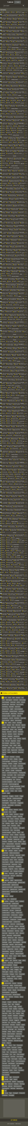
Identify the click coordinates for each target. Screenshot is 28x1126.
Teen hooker (22, 250)
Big (3, 741)
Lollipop (20, 130)
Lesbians (22, 901)
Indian (6, 873)
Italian (20, 873)
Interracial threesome (6, 513)
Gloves (19, 841)
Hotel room (9, 616)
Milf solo (4, 940)
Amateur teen (5, 709)
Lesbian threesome (15, 908)
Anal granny (5, 718)
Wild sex (19, 355)
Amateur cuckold (6, 715)
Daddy (20, 791)
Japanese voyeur (21, 315)
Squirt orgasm (12, 367)
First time (22, 818)
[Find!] (23, 5)
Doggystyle (20, 803)
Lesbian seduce (6, 912)
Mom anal (4, 933)
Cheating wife (22, 772)
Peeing (8, 976)
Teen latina (13, 441)
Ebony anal (4, 812)
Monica (13, 371)
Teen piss (19, 106)
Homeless (11, 331)
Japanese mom (18, 880)
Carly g (13, 515)
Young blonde (13, 299)
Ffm (8, 818)
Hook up (20, 286)
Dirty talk (9, 798)
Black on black (23, 317)
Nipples (23, 956)
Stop (8, 557)
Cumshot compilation (7, 781)
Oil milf (23, 478)
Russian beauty (21, 990)
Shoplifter (21, 1015)
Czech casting (12, 82)
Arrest (8, 653)
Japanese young (19, 52)
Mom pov (20, 937)
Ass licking (20, 713)
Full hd (17, 603)
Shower (19, 1006)
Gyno (22, 839)
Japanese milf (22, 889)
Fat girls (19, 523)
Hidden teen (5, 452)
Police (3, 976)
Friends (4, 825)
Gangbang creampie (10, 846)
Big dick (4, 750)
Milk (16, 937)
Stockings (4, 389)
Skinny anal (5, 1008)
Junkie (13, 147)
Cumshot (4, 446)
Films (3, 12)
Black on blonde (15, 667)
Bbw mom (21, 750)
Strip (13, 1011)
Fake (18, 825)
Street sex (11, 65)
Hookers (12, 199)
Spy (13, 1004)
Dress (11, 800)
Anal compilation (18, 709)
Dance (3, 589)
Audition (14, 715)
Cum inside (9, 775)
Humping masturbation (13, 15)
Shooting (21, 19)
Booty (18, 743)
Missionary (9, 935)
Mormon (12, 951)
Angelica (16, 358)
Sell (10, 174)
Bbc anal (7, 741)
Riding (11, 985)
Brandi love (16, 736)
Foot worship (5, 828)
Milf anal (4, 937)
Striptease (23, 1020)
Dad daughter (5, 803)
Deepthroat (5, 796)
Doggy (21, 796)
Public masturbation (12, 620)
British (3, 725)
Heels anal (4, 170)
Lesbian (6, 901)
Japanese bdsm (5, 891)
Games (3, 345)
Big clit (23, 738)
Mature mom (5, 953)
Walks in (23, 669)
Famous (22, 466)
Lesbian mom (15, 903)
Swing (9, 1031)
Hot (11, 871)
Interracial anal (5, 875)
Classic (4, 772)
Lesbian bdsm (5, 919)
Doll (15, 800)
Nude (3, 140)
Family (10, 814)
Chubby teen (5, 766)
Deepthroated (19, 147)
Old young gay (22, 183)
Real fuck (4, 89)
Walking (3, 34)
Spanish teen (13, 202)
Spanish (4, 1036)
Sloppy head (9, 77)
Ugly (3, 259)
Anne (8, 600)
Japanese (7, 880)
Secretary (15, 1018)
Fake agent (21, 828)
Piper (3, 664)
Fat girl (14, 523)
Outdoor (4, 49)
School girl (10, 1029)
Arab (13, 697)
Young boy (4, 337)
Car (3, 591)
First (12, 830)
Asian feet (22, 630)
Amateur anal (5, 704)
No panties (18, 481)
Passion (13, 976)
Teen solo (4, 620)
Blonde (3, 423)
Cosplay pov (18, 476)
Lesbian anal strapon (7, 921)
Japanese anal (15, 884)
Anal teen (16, 700)
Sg (15, 562)
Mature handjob (19, 953)
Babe (9, 747)
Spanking (15, 1002)
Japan (11, 880)
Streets (13, 12)
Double (16, 796)
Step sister (4, 1013)
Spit (3, 1027)
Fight (13, 645)
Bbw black (4, 317)
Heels (15, 859)
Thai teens (22, 174)
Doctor (4, 793)
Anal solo (21, 170)
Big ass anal (14, 750)
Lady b (19, 583)
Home (11, 859)
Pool (16, 974)
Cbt (3, 770)
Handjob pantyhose (21, 659)
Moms (9, 940)
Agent (11, 709)
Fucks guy (18, 557)
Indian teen (19, 875)
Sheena (23, 389)
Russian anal (22, 987)
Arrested (13, 653)
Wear (19, 281)
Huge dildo (4, 869)
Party (12, 969)
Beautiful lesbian (21, 530)
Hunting (20, 142)
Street (3, 22)
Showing (15, 22)
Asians (16, 374)
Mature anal (13, 928)
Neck (12, 92)
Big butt (4, 752)
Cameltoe (14, 777)
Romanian (9, 577)
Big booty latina (5, 441)
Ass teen (21, 620)
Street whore (20, 34)
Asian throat (21, 624)
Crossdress (20, 777)
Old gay (15, 965)
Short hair (4, 1029)
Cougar (19, 781)
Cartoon (7, 770)
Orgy (20, 960)
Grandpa (10, 841)
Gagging (18, 846)
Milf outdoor (22, 271)
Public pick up (5, 28)
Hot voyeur (21, 264)
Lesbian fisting (19, 924)
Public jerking (9, 506)
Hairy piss (21, 212)
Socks (18, 1038)
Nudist (6, 956)
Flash (3, 54)
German (4, 839)
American (15, 183)
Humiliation (18, 866)
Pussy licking (5, 974)
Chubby (15, 759)
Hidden (15, 850)
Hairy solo (20, 859)
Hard (20, 864)
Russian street (22, 24)
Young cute (11, 351)
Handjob (11, 850)
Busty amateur (10, 364)
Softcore (8, 1038)
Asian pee (23, 45)
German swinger (15, 848)
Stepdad (10, 1015)
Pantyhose (16, 967)
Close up (18, 779)
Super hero (21, 311)
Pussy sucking (10, 117)
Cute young (9, 466)
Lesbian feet (5, 910)
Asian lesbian (18, 720)
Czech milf (24, 648)
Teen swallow (5, 632)
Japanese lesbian (6, 884)
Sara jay (14, 1038)
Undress (15, 348)
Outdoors (14, 243)
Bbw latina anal (10, 308)
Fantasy (23, 585)
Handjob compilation (18, 871)
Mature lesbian (16, 935)
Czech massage (6, 761)
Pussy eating (5, 981)
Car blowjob (4, 138)
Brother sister (5, 729)
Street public (14, 24)
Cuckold (6, 756)
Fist (3, 823)
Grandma (4, 841)
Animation (16, 718)
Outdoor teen (15, 393)
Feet (3, 816)
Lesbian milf (18, 910)
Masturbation (10, 931)
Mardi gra (15, 94)
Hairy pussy (14, 864)
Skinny (21, 997)
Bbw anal (4, 611)
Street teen (14, 60)
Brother (15, 731)
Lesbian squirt (5, 924)
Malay (3, 681)
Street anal (14, 113)
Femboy (17, 818)
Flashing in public (17, 435)
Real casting (4, 134)
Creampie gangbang (7, 779)
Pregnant (7, 967)
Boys (11, 745)
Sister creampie (11, 1033)
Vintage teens (10, 358)
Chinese (21, 759)
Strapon (9, 1002)
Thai (14, 1045)
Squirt (7, 999)
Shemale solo (21, 1029)
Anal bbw (10, 611)
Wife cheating (9, 407)
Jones (24, 100)
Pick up (3, 226)
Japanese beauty (12, 195)
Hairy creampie (17, 404)
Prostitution (22, 438)
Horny (16, 869)
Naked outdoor (16, 411)
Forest (11, 834)
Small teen (17, 1036)
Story (3, 92)
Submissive (4, 519)
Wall (21, 145)
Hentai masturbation (16, 581)
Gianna (10, 63)
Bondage (19, 722)
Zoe (13, 102)
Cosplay (8, 777)
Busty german (23, 86)
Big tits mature (22, 290)
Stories (7, 92)
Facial (16, 821)
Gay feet (8, 669)
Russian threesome (16, 259)
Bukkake (4, 727)
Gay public (4, 65)
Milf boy (16, 337)
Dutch (18, 800)
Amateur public (20, 41)
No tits (14, 577)
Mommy (17, 931)
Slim (23, 1036)
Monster (11, 944)
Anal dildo (11, 706)
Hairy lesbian (11, 866)
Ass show (11, 499)
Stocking (22, 1027)
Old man (15, 960)
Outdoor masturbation (11, 284)
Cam (15, 781)
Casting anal (18, 770)
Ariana (20, 22)
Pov (8, 969)
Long (8, 58)
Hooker (3, 31)
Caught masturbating (15, 786)
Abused (19, 715)
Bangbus (12, 591)
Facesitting (8, 816)
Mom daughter (16, 942)
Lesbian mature (6, 915)
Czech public (19, 111)
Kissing (11, 896)
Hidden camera (5, 857)
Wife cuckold (12, 503)
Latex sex (12, 924)
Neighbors (9, 554)
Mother (7, 928)
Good (8, 79)
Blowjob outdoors (19, 484)
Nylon (10, 956)
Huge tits (11, 869)
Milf (3, 572)
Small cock (4, 38)
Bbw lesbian (19, 747)
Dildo (8, 793)
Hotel (23, 855)
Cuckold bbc (4, 503)
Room (3, 616)
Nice (10, 387)
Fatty (3, 489)
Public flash (20, 284)
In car (21, 448)
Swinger (4, 1002)
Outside (9, 233)
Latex (16, 901)
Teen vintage (23, 358)
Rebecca (20, 423)
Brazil (15, 745)
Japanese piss (13, 315)
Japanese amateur (10, 603)
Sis (9, 1022)
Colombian (4, 319)
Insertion (4, 878)
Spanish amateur (21, 202)
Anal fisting (4, 706)
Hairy (6, 850)
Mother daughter (6, 946)
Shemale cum (9, 1027)
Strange (3, 271)
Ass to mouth (20, 704)
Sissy (20, 1002)
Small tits (21, 1008)
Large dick (23, 667)
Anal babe (9, 177)
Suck (8, 627)
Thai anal (4, 374)
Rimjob (14, 990)
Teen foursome (18, 158)
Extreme (4, 98)
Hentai (20, 850)
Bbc (13, 725)
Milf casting (16, 560)
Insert (13, 68)
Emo (10, 812)
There (24, 474)
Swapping (16, 1027)
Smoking (4, 1004)
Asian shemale (5, 720)
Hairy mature (5, 862)
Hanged (11, 73)
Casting (17, 756)
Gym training (10, 161)
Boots (11, 729)
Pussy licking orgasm (19, 117)
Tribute (8, 581)
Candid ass (4, 387)
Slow (15, 589)
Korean (6, 896)
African (23, 702)
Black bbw (10, 317)
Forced (6, 814)
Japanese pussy (6, 894)
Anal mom (17, 706)
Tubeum (10, 2)
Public (21, 967)
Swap (3, 1011)
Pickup (22, 181)
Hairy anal (18, 855)
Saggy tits (16, 1020)
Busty (18, 741)
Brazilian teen (17, 205)
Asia (23, 400)
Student (18, 1024)
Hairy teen (19, 857)
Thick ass (20, 387)
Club (15, 775)
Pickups (18, 395)
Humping (4, 15)
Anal (6, 697)
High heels (21, 869)
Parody (3, 645)
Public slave (19, 426)
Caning (7, 768)
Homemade (4, 472)
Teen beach (4, 351)
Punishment (10, 978)
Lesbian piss (13, 919)
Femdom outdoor (22, 416)
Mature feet (10, 949)
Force (12, 818)
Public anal (10, 688)
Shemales (12, 1024)
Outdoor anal (21, 243)
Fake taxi (20, 816)
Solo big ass (4, 63)
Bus (9, 727)
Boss (14, 738)
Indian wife (10, 878)
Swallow (15, 1008)
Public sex (4, 535)
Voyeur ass (18, 635)
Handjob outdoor (11, 385)
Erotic (20, 809)
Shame (19, 577)
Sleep (3, 999)
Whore (8, 240)
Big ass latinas (16, 177)
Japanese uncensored (14, 181)
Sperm (13, 1031)
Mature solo (11, 933)
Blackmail (13, 727)
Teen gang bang (19, 535)
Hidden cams (11, 638)
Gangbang (15, 837)
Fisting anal (10, 821)
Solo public (16, 63)
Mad (10, 360)
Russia (3, 420)
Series (8, 147)
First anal (4, 821)
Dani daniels (10, 805)
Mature (16, 926)
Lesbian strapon (13, 905)
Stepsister (15, 1015)
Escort (14, 812)
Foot (20, 823)
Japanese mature (18, 887)
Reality (9, 990)
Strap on (9, 1043)
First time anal (5, 830)
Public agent (5, 971)
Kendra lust (13, 899)
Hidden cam (5, 855)
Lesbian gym (13, 530)
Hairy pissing (14, 212)
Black (23, 727)
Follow (16, 341)
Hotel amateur (22, 616)
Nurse (15, 956)
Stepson (4, 1015)
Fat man (7, 550)
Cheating (4, 763)
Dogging (11, 796)
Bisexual (20, 729)
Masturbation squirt (21, 367)
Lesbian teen (19, 912)
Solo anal (15, 170)
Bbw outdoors (21, 542)
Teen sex (8, 539)
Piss (3, 106)
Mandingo (4, 942)
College (4, 775)
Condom (4, 233)
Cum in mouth (22, 763)
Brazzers (10, 734)
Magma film (21, 60)
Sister (6, 997)
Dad (16, 791)
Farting (14, 832)
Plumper (15, 268)
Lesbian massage (6, 903)
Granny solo (16, 839)
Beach (14, 722)
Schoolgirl (4, 1018)
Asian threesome (10, 52)
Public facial (9, 311)
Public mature (18, 510)
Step (22, 1013)
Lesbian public (10, 345)
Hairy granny (5, 859)
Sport (3, 523)
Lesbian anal (5, 905)
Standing (4, 1040)
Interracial (11, 873)
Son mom (13, 1022)
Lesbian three (17, 921)
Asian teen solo (10, 255)
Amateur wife (16, 607)
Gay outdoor (19, 302)
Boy (16, 729)
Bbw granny (5, 738)
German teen (14, 496)
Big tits (19, 727)
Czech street (4, 82)
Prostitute (9, 31)
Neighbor (9, 958)
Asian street (16, 45)
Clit (14, 779)
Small (10, 1008)
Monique (22, 236)
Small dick (10, 1040)
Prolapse (12, 974)
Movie (3, 935)
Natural (8, 426)
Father (12, 823)
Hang (23, 73)
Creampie (12, 756)
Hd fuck (9, 548)
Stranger (4, 19)
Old (11, 960)
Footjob (14, 816)
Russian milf (14, 992)
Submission (15, 519)
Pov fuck (22, 564)
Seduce (10, 1018)
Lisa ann (12, 910)
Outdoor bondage (14, 293)
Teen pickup (19, 673)
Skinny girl (19, 550)
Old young (10, 962)
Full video (11, 635)
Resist (8, 273)
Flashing (4, 585)
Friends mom (5, 834)
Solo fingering (16, 656)
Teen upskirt (4, 635)
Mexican (12, 953)
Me (12, 546)
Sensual (11, 1020)
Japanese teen (11, 400)
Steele (13, 443)
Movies (16, 949)
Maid (22, 931)
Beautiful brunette (15, 273)
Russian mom (10, 987)
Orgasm (6, 960)
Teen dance (9, 264)
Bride (13, 747)
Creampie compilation (12, 772)
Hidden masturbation (14, 853)
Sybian (23, 1024)
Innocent (13, 875)
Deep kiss (16, 552)
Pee (21, 969)
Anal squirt (21, 711)
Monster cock (19, 951)
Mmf (17, 933)
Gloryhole (10, 839)
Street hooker (16, 31)
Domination (18, 805)
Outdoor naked (19, 58)
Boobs (3, 754)
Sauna (23, 1011)
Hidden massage (19, 862)
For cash (4, 583)
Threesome (19, 1045)
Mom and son (21, 928)
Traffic (13, 41)
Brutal (15, 734)
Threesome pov (10, 476)
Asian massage (5, 713)
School (10, 1006)
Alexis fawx (13, 713)
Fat (11, 828)
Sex (16, 1029)
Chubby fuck (12, 478)
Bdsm (9, 722)
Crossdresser (14, 761)
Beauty (4, 731)
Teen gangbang (11, 98)
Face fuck (22, 834)
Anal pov (4, 688)
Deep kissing (9, 552)
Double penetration (17, 798)
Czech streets (20, 82)
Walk (3, 456)
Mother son (10, 937)
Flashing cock (5, 302)
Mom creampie (18, 944)
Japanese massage (12, 882)
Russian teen (5, 459)
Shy (14, 1013)
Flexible (16, 834)
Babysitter (10, 736)
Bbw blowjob (20, 443)
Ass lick (11, 718)
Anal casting (22, 700)
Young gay (4, 183)
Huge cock (10, 446)
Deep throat (4, 360)
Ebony (6, 809)
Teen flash (20, 441)
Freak (16, 308)
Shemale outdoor (18, 153)
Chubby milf (4, 478)
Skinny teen (5, 1020)
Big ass (23, 725)
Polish (20, 978)
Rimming (20, 983)
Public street (17, 70)
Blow (8, 128)
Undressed (11, 322)
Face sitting (16, 830)
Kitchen (4, 899)
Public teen (12, 28)
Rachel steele (8, 983)
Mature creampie (16, 946)
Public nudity (22, 688)
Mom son (11, 926)
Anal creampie (5, 702)
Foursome (4, 158)
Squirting (18, 1011)
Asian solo (23, 718)
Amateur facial (12, 319)
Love (11, 917)
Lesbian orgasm (21, 919)
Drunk (12, 791)
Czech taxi (20, 766)
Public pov (21, 326)
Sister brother (5, 1024)
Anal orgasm (9, 700)
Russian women (15, 420)
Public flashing (5, 474)
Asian (9, 697)
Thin (3, 550)
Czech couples (21, 775)
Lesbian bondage (17, 917)
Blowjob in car (20, 515)
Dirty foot (18, 638)
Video (22, 607)
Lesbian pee (5, 917)
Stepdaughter (11, 1036)
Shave (3, 393)
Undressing (4, 322)
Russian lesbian (16, 994)
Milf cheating (17, 407)
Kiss (8, 899)
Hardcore (4, 866)
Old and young (17, 962)
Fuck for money (5, 685)
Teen (6, 1045)
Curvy (3, 777)
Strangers (10, 19)
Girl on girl (23, 459)
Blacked (4, 736)
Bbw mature (5, 745)
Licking (12, 912)
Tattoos (14, 281)
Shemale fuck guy (18, 1040)
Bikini (10, 738)
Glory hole (17, 843)
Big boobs (13, 741)
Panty (7, 315)
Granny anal (22, 837)
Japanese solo (14, 891)
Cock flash (12, 302)
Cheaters (19, 49)
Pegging (16, 969)
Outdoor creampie (11, 34)
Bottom (17, 54)
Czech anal (4, 784)
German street (15, 86)
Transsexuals (10, 153)
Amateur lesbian (13, 711)
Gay (10, 837)
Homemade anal (6, 864)
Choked (18, 389)
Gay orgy (17, 222)
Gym (3, 530)
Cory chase (18, 788)
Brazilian (4, 747)
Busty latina (12, 598)
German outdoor (5, 371)
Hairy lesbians (5, 871)
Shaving (4, 1033)
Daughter (7, 791)
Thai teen (9, 630)
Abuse (12, 720)
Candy (10, 38)
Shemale (11, 997)
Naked (8, 212)
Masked (22, 222)
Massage (22, 926)
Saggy (15, 1006)
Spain (8, 246)
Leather (21, 915)
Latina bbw (4, 614)
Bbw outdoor (20, 489)
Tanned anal (21, 113)
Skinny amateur (19, 351)
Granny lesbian (10, 843)
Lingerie (20, 905)
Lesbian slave (14, 915)
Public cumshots (17, 493)
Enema (10, 809)
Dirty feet (4, 638)
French (4, 818)
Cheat (22, 786)
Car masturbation (14, 448)
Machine (15, 940)
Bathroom (20, 731)
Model (10, 942)
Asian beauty (21, 195)
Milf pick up (19, 12)
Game (3, 843)
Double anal (5, 800)
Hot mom (11, 855)
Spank (20, 1018)
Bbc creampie (5, 743)
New (14, 958)
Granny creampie (6, 848)
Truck (3, 448)
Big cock (4, 734)
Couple (14, 766)
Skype (18, 1022)
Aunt (3, 700)
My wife (4, 949)
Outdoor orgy (12, 138)
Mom (6, 926)
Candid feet (9, 205)
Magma (8, 12)
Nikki (14, 622)
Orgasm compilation (7, 965)
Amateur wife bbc (20, 503)
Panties (11, 971)
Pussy (16, 971)
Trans (3, 1047)
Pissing (3, 45)
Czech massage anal (14, 784)
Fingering (15, 828)
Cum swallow (5, 786)
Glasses (23, 848)
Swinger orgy (11, 535)
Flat (22, 832)
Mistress (22, 933)
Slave (9, 1004)
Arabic (8, 209)
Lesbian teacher (6, 908)
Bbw (6, 722)
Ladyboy (12, 901)
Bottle (9, 752)
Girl (3, 846)
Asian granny (5, 174)
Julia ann (4, 882)
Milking (21, 949)
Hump (21, 15)
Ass (22, 697)
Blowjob (9, 725)
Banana (8, 243)
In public (21, 77)
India (16, 873)
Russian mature (18, 985)
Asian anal (13, 702)
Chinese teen (5, 73)
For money (9, 22)
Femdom (16, 814)
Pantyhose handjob (6, 659)
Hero (3, 311)
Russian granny (5, 992)
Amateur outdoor (11, 252)
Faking (9, 583)
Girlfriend (23, 843)
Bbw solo (20, 734)
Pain (20, 971)
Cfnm (20, 761)
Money (3, 100)
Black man (20, 513)
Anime (18, 702)
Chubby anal (5, 788)
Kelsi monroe (5, 142)
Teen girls (16, 459)
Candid (12, 770)
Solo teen (4, 1022)
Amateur (18, 697)
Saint (23, 557)
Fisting (21, 814)
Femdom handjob (6, 832)
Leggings (4, 281)
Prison (11, 981)
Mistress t (20, 940)
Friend (18, 832)
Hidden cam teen (21, 452)
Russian (14, 983)
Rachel (16, 987)
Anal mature (5, 711)
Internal (11, 145)
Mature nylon (9, 383)
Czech (11, 759)
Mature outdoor (5, 290)
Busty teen (20, 752)
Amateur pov (12, 452)
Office (23, 960)
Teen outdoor (10, 341)
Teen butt (9, 656)
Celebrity (10, 763)
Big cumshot (21, 126)
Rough (3, 987)
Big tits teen (9, 126)
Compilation (5, 759)
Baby (19, 745)
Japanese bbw (5, 889)
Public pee (9, 45)
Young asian (16, 376)
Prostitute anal (23, 374)
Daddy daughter (6, 807)
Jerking (20, 891)
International (4, 145)
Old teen (11, 337)
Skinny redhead (10, 188)
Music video (17, 188)
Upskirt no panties (10, 481)
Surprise (18, 1013)
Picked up (19, 28)
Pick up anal (4, 662)
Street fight (14, 676)
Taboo (10, 1045)
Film (17, 823)
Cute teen (10, 158)
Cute (3, 768)
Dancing (4, 805)
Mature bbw (5, 944)
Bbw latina (4, 429)
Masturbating (5, 951)
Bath (9, 750)
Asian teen (9, 589)
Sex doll (8, 102)
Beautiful (9, 731)
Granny (6, 837)
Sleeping (16, 997)
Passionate (21, 974)
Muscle (23, 946)
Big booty (9, 523)
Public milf (18, 433)
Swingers (17, 1004)
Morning (24, 942)
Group (15, 841)
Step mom (4, 1006)
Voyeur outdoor (15, 219)
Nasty (8, 192)
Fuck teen (13, 825)
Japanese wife (5, 181)
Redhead (4, 990)
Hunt (11, 142)
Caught (15, 763)
